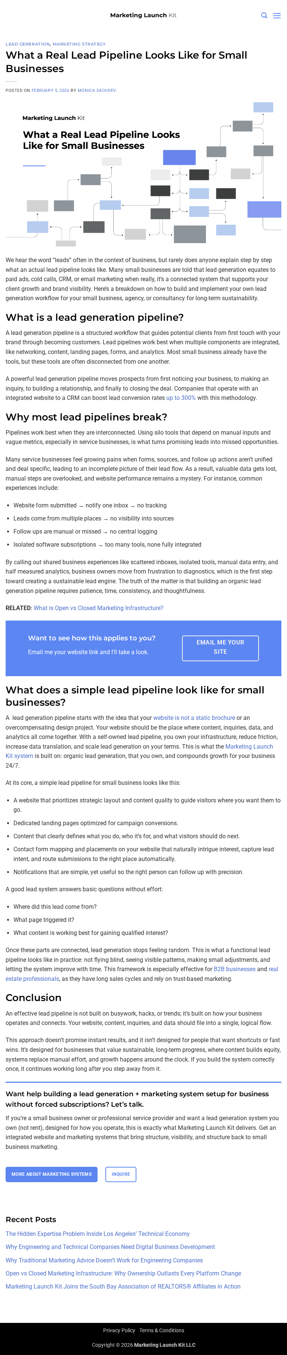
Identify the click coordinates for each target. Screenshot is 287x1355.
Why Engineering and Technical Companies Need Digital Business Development (110, 1246)
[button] (264, 15)
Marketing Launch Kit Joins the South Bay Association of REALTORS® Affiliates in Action (123, 1286)
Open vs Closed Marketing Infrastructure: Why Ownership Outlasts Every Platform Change (123, 1273)
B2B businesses (235, 969)
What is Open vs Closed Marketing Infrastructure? (99, 608)
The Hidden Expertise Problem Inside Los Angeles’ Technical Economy (98, 1233)
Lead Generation (28, 44)
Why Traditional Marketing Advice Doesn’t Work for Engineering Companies (104, 1260)
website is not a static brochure (194, 717)
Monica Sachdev (97, 90)
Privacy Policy (119, 1330)
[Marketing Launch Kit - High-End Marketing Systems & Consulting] (143, 16)
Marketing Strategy (79, 44)
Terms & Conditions (161, 1330)
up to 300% (181, 397)
